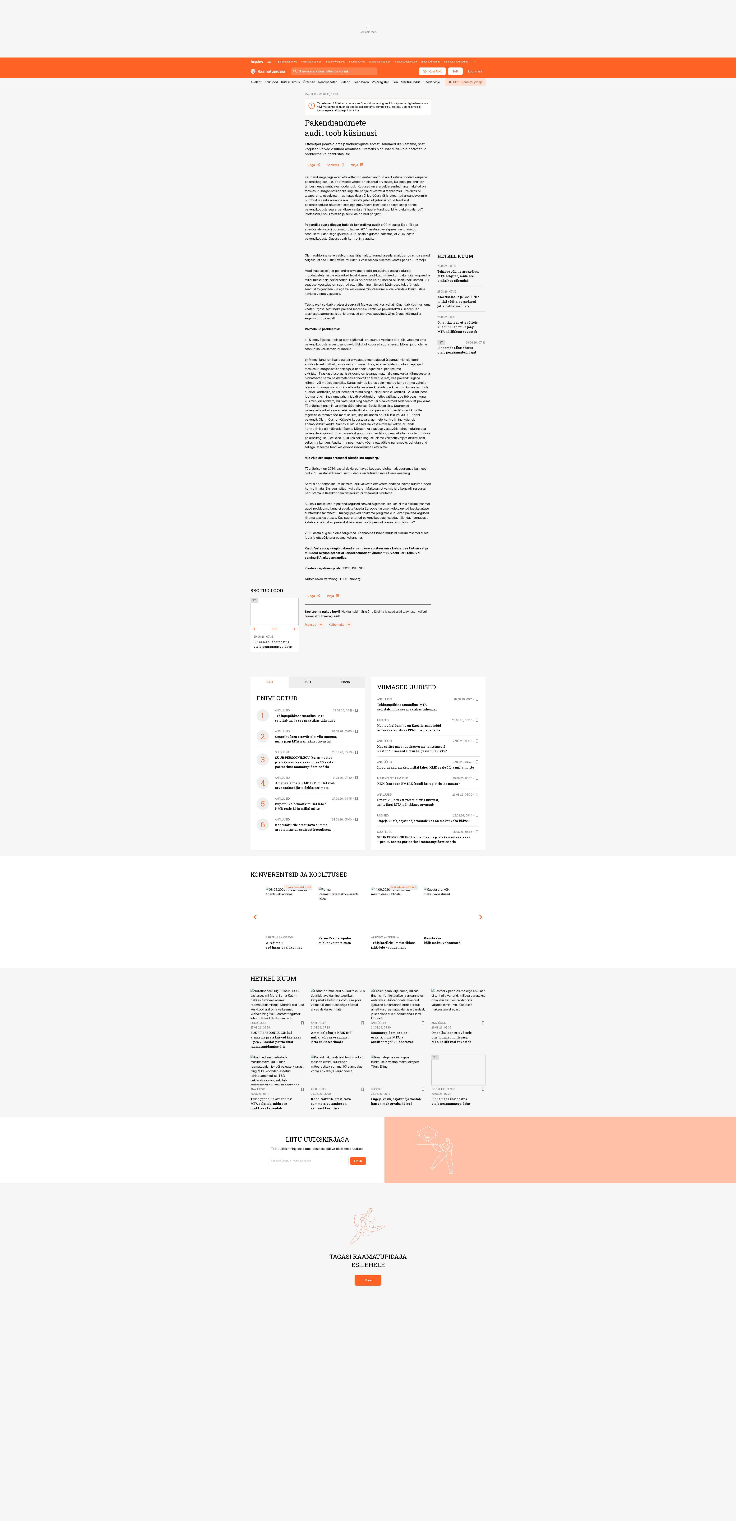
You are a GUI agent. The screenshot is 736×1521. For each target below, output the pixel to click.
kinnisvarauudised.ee (456, 61)
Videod (345, 82)
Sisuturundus (410, 82)
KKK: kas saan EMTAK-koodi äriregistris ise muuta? (418, 784)
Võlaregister (380, 82)
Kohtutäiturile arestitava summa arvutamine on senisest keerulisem (331, 1103)
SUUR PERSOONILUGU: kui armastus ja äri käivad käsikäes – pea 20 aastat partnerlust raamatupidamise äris (305, 762)
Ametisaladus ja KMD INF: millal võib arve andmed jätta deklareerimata (458, 301)
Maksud (310, 624)
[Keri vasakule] (254, 629)
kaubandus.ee (357, 61)
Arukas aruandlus (332, 557)
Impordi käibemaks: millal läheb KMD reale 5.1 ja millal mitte (425, 767)
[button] (308, 1161)
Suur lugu (282, 752)
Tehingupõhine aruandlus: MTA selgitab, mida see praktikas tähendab (458, 276)
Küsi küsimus (290, 82)
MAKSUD (310, 94)
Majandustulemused (392, 778)
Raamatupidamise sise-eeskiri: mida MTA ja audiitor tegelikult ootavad (392, 1037)
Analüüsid (282, 710)
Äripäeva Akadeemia (280, 937)
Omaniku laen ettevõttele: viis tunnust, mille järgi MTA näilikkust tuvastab (457, 327)
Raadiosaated (327, 82)
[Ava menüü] (269, 61)
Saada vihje (431, 82)
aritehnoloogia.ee (335, 61)
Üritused (309, 82)
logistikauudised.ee (405, 61)
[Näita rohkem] (474, 61)
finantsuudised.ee (311, 61)
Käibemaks (336, 624)
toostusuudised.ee (380, 61)
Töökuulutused (443, 1089)
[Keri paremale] (295, 629)
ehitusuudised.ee (430, 61)
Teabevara (361, 82)
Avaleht (256, 82)
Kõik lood (271, 82)
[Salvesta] (356, 710)
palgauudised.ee (287, 61)
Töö (395, 82)
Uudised (383, 720)
